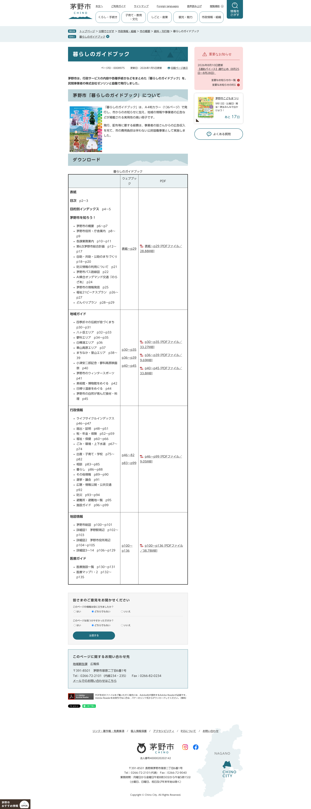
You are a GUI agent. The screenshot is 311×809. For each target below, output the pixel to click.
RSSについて (188, 731)
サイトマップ (141, 6)
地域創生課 (80, 663)
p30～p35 (129, 349)
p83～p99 (129, 462)
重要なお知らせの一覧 (223, 80)
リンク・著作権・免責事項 (108, 731)
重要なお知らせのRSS (224, 85)
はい (78, 611)
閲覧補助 (215, 6)
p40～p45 (129, 365)
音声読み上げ (194, 6)
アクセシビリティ (163, 731)
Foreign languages (168, 6)
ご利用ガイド (118, 6)
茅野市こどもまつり (227, 98)
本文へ (99, 6)
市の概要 (145, 31)
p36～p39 (129, 357)
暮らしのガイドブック (92, 36)
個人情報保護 (139, 731)
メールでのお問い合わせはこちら (95, 680)
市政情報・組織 (127, 31)
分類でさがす (106, 31)
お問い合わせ (211, 731)
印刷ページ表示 (179, 68)
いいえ (127, 611)
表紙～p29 (129, 248)
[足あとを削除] (107, 36)
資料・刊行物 (161, 31)
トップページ (87, 31)
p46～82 (128, 455)
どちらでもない (102, 611)
